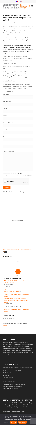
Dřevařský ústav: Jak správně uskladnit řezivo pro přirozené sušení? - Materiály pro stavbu (16, 300)
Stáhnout (5, 251)
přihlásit (5, 325)
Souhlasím (13, 422)
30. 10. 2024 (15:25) (8, 303)
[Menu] (32, 6)
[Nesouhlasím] (34, 419)
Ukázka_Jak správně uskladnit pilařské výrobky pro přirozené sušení (17, 249)
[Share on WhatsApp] (18, 261)
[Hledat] (28, 6)
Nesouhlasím (22, 422)
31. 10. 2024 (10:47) (8, 284)
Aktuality (12, 22)
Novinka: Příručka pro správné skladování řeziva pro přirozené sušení (17, 17)
